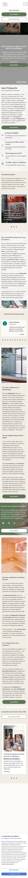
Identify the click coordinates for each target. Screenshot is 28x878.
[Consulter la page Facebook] (3, 523)
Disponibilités (14, 14)
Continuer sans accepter (7, 864)
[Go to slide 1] (11, 227)
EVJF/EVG (7, 210)
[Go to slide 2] (14, 227)
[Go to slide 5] (12, 340)
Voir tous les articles (14, 716)
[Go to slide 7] (17, 340)
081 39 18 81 (14, 11)
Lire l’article (7, 771)
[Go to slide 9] (22, 340)
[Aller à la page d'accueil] (5, 4)
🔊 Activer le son (21, 82)
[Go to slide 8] (20, 340)
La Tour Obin (4, 831)
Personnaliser (15, 870)
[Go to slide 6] (15, 340)
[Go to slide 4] (10, 340)
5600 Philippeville (7, 808)
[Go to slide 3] (16, 227)
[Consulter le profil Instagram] (9, 523)
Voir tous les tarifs (14, 19)
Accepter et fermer (14, 874)
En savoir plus (8, 219)
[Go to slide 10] (25, 340)
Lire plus (22, 334)
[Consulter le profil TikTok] (14, 523)
